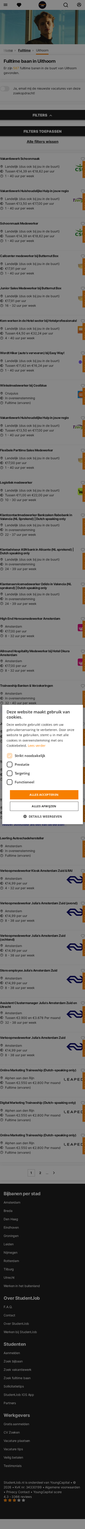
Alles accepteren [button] (43, 795)
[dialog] (42, 764)
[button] (42, 816)
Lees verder (37, 745)
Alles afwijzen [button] (44, 806)
